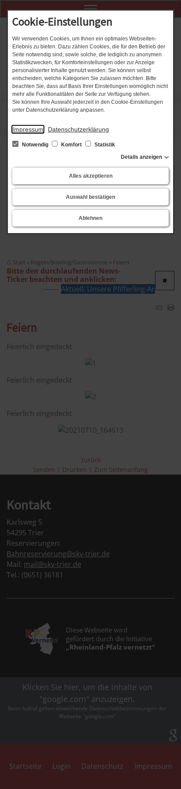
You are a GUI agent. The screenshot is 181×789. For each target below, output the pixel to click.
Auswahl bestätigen (90, 197)
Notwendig (35, 145)
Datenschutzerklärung (78, 129)
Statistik (104, 145)
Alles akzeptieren (90, 176)
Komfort (71, 145)
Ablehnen (90, 218)
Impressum (27, 129)
